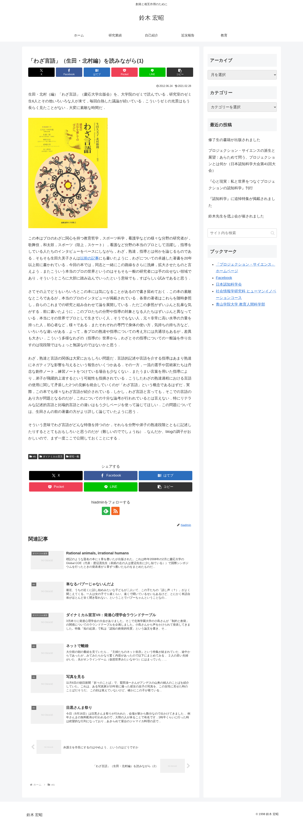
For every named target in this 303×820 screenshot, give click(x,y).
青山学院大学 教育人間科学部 (240, 304)
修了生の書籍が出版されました (234, 140)
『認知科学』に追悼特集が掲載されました (241, 202)
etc (34, 456)
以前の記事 (89, 258)
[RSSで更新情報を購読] (115, 511)
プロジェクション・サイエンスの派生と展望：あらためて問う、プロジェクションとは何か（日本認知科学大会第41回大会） (242, 160)
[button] (180, 72)
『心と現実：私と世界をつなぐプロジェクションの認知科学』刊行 (241, 184)
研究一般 (74, 456)
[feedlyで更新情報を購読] (106, 511)
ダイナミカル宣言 (53, 456)
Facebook (224, 278)
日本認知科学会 (229, 284)
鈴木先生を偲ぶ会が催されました (236, 216)
